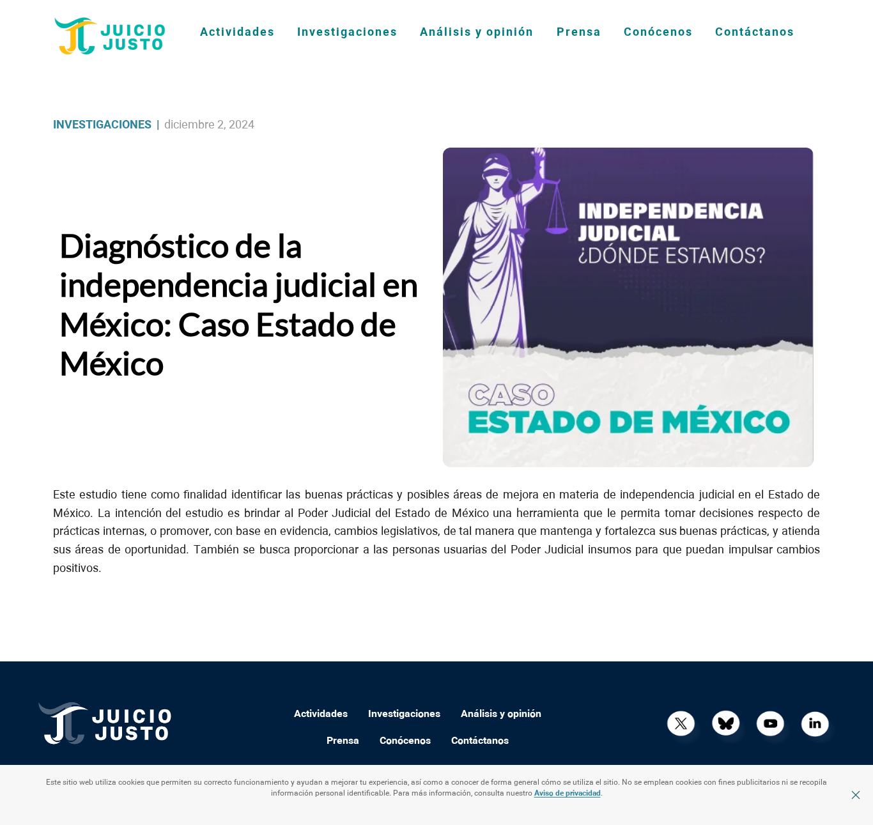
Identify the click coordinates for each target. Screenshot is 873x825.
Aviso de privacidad (567, 794)
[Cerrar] (855, 794)
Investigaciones (347, 32)
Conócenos (658, 32)
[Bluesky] (725, 723)
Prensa (579, 32)
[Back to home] (110, 35)
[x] (680, 723)
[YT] (770, 723)
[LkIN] (814, 723)
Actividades (237, 32)
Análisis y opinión (477, 32)
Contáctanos (754, 32)
